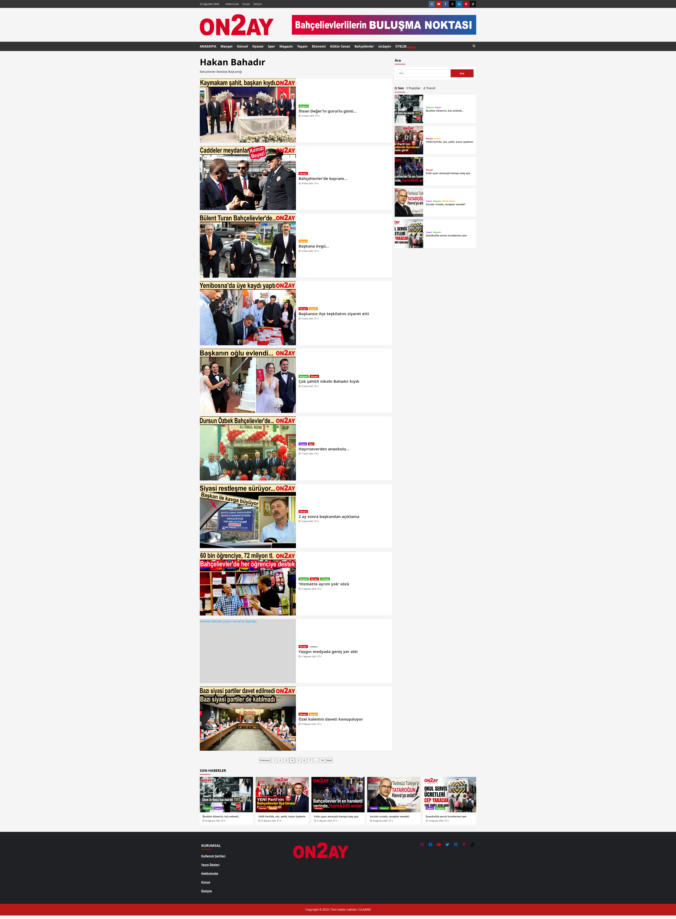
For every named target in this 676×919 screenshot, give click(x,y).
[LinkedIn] (456, 844)
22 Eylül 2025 (307, 386)
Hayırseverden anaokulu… (324, 448)
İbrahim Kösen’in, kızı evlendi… (445, 110)
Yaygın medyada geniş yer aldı (328, 651)
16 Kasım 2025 (307, 115)
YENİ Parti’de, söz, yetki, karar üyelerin (449, 141)
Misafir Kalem (448, 201)
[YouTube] (439, 844)
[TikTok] (473, 844)
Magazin (286, 46)
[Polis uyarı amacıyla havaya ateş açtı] (409, 171)
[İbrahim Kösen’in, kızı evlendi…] (409, 109)
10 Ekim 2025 (307, 251)
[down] (411, 47)
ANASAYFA (208, 46)
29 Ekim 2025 (307, 183)
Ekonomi (319, 46)
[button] (474, 46)
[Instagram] (422, 844)
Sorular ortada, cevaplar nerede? (445, 204)
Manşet (227, 46)
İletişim (257, 4)
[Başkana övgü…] (248, 246)
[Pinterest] (466, 4)
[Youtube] (439, 4)
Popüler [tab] (414, 88)
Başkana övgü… (314, 246)
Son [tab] (400, 88)
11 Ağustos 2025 (308, 656)
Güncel (242, 46)
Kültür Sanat (340, 46)
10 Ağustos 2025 (308, 724)
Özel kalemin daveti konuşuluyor (331, 719)
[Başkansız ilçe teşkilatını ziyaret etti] (248, 313)
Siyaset (258, 46)
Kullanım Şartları (213, 856)
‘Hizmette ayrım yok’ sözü (324, 583)
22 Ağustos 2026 (268, 820)
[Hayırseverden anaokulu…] (248, 448)
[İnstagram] (432, 4)
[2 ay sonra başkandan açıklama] (248, 516)
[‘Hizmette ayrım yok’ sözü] (248, 584)
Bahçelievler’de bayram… (323, 178)
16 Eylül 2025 (307, 521)
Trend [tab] (430, 88)
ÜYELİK (401, 46)
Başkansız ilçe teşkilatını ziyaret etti (334, 313)
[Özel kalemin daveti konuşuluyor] (248, 719)
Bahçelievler (364, 46)
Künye (246, 4)
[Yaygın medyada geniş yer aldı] (248, 651)
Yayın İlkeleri (210, 865)
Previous (265, 760)
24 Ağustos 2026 (212, 820)
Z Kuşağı (325, 579)
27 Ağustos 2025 (308, 588)
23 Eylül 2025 (307, 318)
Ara (398, 60)
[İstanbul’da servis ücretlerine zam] (409, 233)
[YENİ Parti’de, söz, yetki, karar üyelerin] (409, 140)
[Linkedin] (459, 4)
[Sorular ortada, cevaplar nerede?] (409, 202)
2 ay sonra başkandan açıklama (329, 516)
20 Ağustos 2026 (380, 820)
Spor (271, 46)
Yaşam (302, 46)
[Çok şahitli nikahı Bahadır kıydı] (248, 381)
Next (329, 760)
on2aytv (384, 46)
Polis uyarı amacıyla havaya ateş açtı (448, 173)
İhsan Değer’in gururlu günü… (328, 111)
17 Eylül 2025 (307, 453)
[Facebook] (445, 4)
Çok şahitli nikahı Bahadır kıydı (329, 381)
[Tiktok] (473, 4)
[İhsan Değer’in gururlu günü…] (248, 111)
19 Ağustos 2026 (435, 820)
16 (322, 760)
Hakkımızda (232, 4)
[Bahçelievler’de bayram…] (248, 178)
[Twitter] (452, 4)
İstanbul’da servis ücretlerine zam (446, 235)
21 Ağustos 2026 (324, 820)
